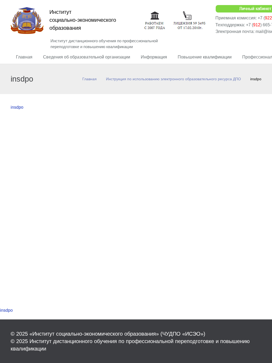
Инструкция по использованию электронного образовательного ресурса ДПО (173, 79)
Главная (89, 79)
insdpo (17, 107)
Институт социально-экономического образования (82, 20)
